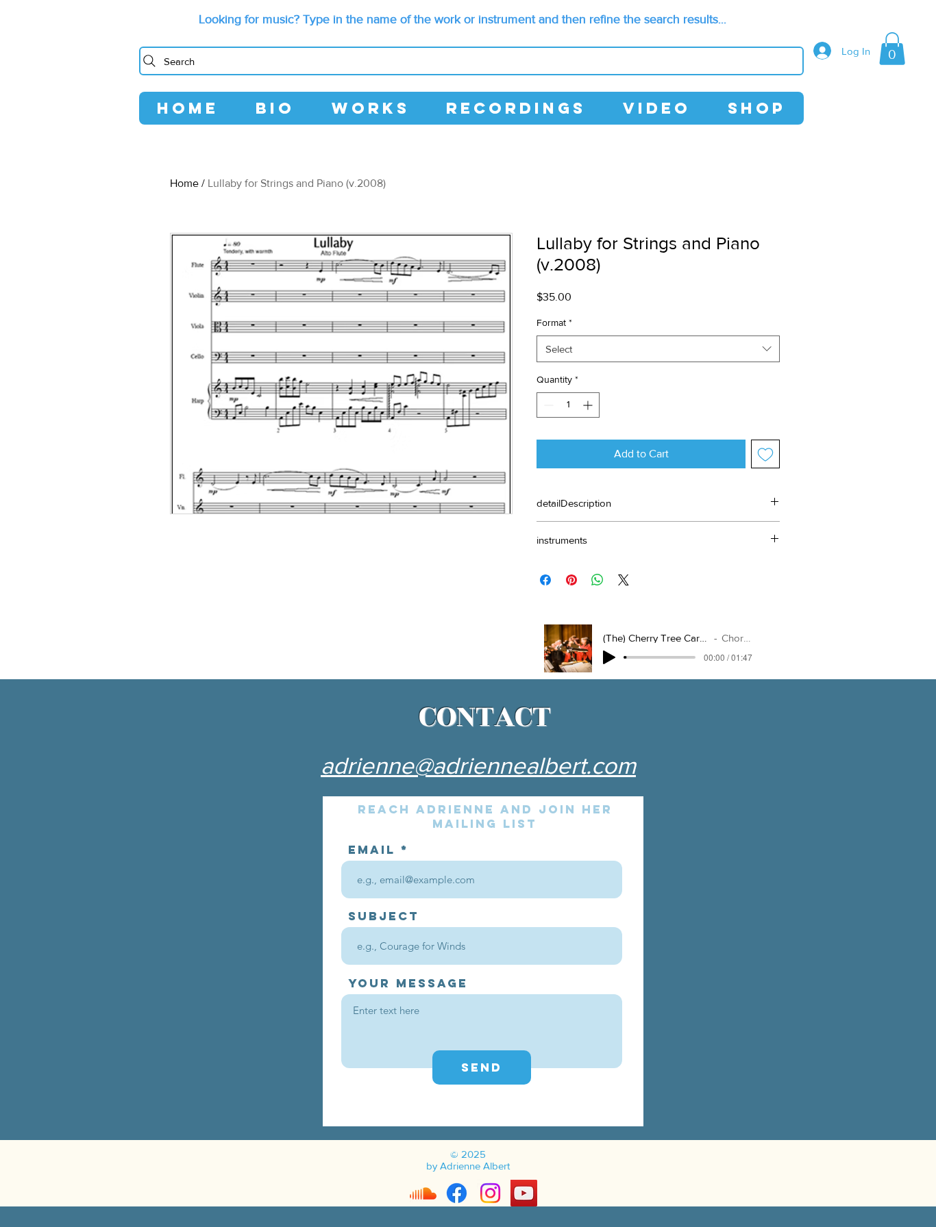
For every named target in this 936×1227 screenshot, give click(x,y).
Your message (408, 983)
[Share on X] (623, 580)
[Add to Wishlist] (765, 454)
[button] (892, 48)
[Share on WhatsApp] (597, 580)
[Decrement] (547, 405)
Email (371, 850)
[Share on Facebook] (545, 580)
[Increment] (589, 405)
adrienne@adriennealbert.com (478, 765)
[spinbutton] (568, 405)
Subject (383, 916)
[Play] (609, 657)
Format (554, 322)
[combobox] (658, 349)
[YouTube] (523, 1193)
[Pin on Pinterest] (571, 580)
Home (184, 183)
